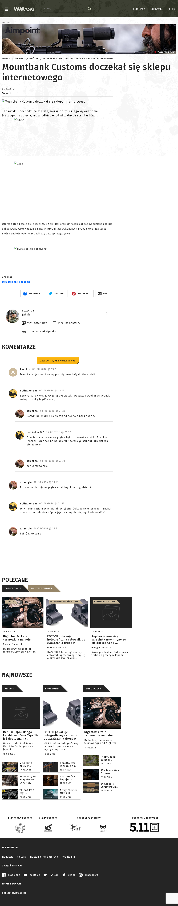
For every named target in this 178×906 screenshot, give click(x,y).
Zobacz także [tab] (13, 588)
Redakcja (7, 856)
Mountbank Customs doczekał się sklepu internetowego (79, 58)
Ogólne (33, 58)
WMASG (6, 58)
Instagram (91, 874)
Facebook (13, 874)
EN (173, 9)
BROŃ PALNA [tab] (52, 689)
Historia (22, 856)
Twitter (53, 874)
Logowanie (156, 9)
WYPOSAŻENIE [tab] (94, 689)
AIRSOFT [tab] (9, 689)
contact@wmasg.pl (14, 892)
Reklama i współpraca (44, 856)
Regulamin (68, 856)
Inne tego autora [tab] (41, 588)
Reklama (6, 23)
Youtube (34, 874)
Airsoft (20, 58)
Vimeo (71, 874)
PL (169, 9)
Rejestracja (139, 9)
